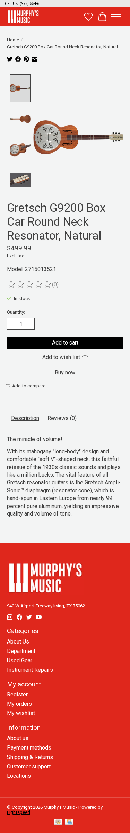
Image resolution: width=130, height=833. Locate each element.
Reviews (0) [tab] (62, 418)
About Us (18, 641)
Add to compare (28, 385)
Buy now (65, 372)
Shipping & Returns (30, 757)
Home (13, 39)
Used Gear (19, 660)
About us (17, 738)
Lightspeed (18, 812)
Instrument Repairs (30, 669)
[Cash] (58, 822)
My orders (19, 704)
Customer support (29, 766)
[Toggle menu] (116, 17)
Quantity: (16, 312)
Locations (19, 776)
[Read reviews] (29, 284)
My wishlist (21, 713)
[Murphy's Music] (23, 16)
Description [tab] (25, 418)
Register (17, 694)
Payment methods (29, 747)
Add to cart (65, 342)
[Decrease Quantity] (13, 324)
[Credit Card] (69, 822)
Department (21, 651)
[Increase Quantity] (28, 324)
